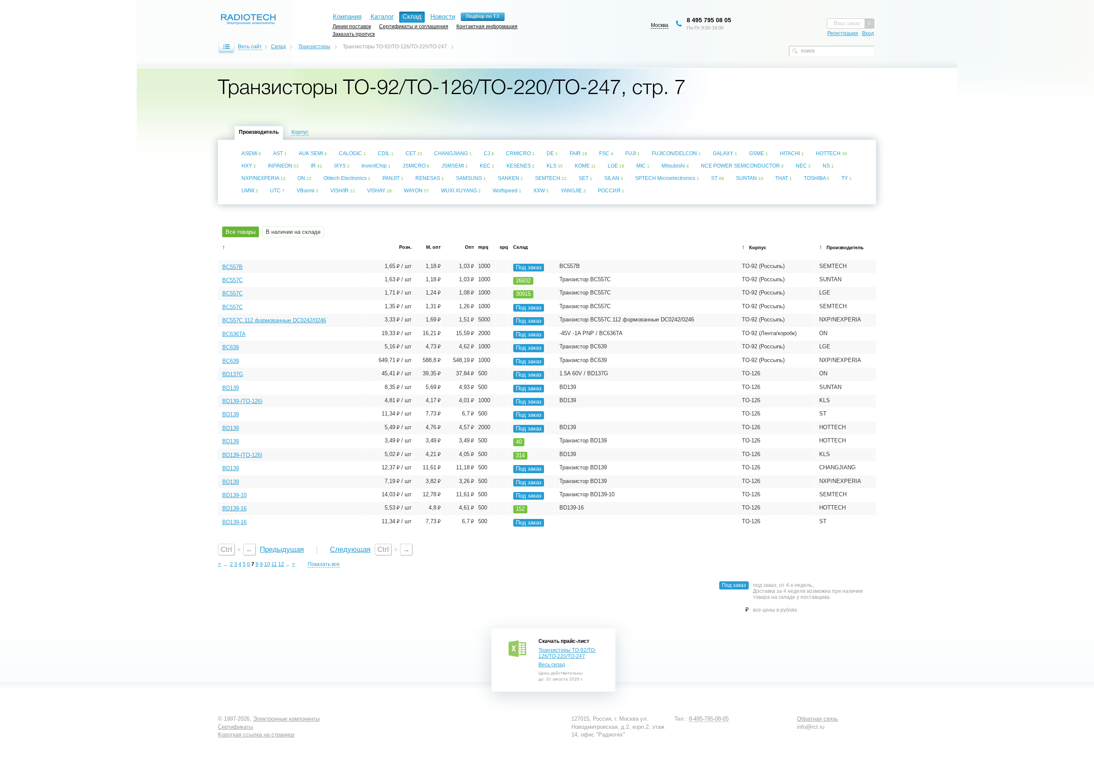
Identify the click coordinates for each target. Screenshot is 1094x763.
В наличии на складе (293, 232)
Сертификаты (235, 727)
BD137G (232, 374)
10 (267, 564)
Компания (347, 16)
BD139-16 (234, 508)
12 (281, 564)
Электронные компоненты (286, 719)
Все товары (241, 232)
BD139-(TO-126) (242, 401)
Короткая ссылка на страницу (256, 734)
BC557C (232, 280)
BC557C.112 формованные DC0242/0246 (274, 320)
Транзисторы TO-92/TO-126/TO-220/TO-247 (567, 653)
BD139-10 (234, 495)
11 (274, 564)
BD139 (230, 388)
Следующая (350, 549)
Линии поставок (351, 26)
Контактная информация (487, 26)
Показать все (324, 564)
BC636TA (234, 334)
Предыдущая (282, 549)
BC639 (230, 347)
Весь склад (551, 665)
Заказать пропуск (353, 34)
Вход (868, 33)
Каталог (382, 16)
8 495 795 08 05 (709, 20)
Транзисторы (314, 47)
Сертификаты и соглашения (413, 26)
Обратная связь (817, 719)
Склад (278, 47)
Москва (659, 25)
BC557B (232, 267)
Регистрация (842, 33)
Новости (442, 16)
